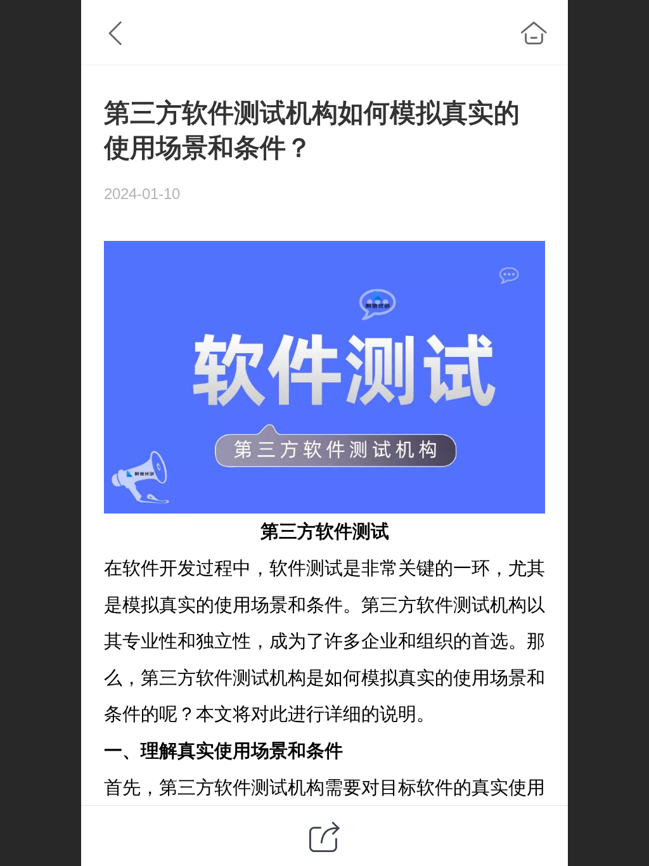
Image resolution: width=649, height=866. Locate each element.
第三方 (288, 531)
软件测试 (352, 531)
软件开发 (159, 568)
